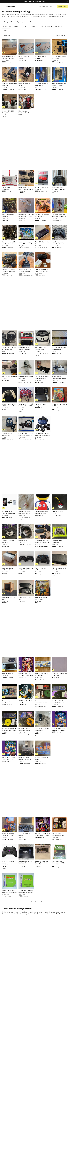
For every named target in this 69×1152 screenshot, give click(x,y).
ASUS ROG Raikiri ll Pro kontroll (8, 862)
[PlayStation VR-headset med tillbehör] (59, 47)
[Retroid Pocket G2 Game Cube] (42, 232)
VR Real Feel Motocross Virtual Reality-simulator (42, 215)
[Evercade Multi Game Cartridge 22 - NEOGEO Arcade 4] (26, 664)
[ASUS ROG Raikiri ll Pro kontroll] (9, 852)
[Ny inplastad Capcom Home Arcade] (42, 664)
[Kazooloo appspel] (9, 691)
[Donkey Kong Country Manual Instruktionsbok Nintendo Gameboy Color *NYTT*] (9, 881)
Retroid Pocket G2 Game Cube (42, 243)
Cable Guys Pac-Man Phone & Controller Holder (41, 512)
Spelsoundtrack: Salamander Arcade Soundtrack (41, 702)
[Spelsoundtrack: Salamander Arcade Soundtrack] (42, 691)
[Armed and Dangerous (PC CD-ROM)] (42, 588)
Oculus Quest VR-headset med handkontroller (7, 434)
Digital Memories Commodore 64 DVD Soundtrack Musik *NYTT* (58, 862)
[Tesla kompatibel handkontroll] (59, 531)
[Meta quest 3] (26, 531)
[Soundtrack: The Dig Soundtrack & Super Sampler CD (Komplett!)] (26, 719)
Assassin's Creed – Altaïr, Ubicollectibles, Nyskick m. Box (59, 215)
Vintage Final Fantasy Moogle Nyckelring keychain (25, 512)
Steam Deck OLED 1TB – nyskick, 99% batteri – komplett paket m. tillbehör (26, 188)
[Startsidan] (10, 6)
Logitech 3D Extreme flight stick (8, 541)
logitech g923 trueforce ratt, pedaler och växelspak (9, 348)
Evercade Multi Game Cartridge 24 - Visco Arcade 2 (8, 758)
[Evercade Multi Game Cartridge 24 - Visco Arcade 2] (9, 748)
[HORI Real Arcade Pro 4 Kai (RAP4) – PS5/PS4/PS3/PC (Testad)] (42, 74)
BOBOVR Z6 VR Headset (9, 376)
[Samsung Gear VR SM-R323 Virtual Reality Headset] (42, 260)
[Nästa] (45, 902)
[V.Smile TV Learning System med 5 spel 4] (9, 824)
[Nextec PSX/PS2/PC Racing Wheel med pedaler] (9, 101)
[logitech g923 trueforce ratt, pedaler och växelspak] (9, 338)
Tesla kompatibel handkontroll (57, 541)
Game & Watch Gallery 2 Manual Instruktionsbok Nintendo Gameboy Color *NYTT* (26, 891)
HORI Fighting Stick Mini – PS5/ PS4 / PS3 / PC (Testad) (59, 84)
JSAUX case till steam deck (25, 598)
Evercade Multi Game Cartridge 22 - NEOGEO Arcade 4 (26, 674)
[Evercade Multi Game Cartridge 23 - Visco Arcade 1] (59, 719)
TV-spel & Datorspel (11, 22)
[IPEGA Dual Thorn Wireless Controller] (26, 338)
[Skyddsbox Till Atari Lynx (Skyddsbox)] (59, 664)
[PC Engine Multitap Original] (26, 47)
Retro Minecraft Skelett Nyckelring (26, 377)
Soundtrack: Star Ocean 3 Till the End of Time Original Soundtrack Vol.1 (9, 729)
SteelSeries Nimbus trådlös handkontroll (58, 243)
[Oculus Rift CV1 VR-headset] (26, 824)
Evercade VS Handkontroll (6, 188)
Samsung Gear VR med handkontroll (25, 862)
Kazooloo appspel (7, 701)
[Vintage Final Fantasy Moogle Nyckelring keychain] (26, 502)
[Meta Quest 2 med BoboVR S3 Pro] (42, 338)
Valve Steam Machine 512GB (8, 598)
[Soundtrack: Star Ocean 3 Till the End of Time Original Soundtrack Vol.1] (9, 719)
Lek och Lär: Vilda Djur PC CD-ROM (59, 405)
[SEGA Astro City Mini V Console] (26, 691)
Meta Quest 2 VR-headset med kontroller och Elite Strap (59, 378)
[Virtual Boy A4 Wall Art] (42, 178)
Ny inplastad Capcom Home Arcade (41, 674)
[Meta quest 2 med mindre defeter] (9, 558)
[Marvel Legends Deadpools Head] (26, 101)
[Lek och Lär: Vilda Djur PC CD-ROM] (59, 394)
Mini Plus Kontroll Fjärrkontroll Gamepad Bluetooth (8, 512)
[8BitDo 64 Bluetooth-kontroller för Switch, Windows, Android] (9, 47)
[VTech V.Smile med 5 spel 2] (42, 748)
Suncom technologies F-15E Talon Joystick (26, 270)
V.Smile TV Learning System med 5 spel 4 (8, 834)
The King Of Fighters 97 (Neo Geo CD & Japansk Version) (42, 835)
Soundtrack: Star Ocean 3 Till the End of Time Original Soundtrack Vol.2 (59, 702)
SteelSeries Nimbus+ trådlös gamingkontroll (58, 188)
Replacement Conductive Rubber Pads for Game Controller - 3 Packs (26, 215)
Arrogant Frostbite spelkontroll (40, 569)
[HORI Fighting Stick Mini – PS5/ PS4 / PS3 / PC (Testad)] (59, 74)
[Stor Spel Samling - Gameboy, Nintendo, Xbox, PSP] (59, 824)
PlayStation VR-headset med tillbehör (59, 57)
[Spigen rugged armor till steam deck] (59, 558)
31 (41, 902)
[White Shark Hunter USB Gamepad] (9, 205)
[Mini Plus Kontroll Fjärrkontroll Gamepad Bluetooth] (9, 502)
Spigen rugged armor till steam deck (59, 569)
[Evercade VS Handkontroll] (9, 178)
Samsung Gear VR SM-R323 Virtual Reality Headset (42, 270)
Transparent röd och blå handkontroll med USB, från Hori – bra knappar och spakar (26, 405)
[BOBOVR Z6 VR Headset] (9, 367)
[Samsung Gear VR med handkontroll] (26, 852)
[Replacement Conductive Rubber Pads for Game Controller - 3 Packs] (26, 205)
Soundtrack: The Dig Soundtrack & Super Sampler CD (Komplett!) (26, 729)
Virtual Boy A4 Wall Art (41, 187)
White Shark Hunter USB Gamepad (9, 215)
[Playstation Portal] (42, 394)
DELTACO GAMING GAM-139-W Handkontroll (9, 405)
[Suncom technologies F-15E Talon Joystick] (26, 260)
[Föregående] (23, 902)
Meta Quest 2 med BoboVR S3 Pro (40, 348)
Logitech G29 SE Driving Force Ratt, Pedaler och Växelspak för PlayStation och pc (26, 434)
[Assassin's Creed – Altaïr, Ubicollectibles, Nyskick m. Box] (59, 205)
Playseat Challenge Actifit (24, 84)
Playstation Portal (40, 404)
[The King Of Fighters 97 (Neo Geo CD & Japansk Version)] (42, 824)
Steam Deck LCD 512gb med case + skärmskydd (42, 541)
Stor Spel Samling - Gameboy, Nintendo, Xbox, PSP (58, 835)
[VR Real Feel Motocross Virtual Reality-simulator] (42, 205)
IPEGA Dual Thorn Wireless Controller (24, 348)
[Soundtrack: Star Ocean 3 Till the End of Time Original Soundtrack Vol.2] (59, 691)
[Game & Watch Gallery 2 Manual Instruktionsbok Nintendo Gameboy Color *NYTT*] (26, 881)
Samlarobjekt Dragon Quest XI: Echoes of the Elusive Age (26, 243)
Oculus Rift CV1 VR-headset (24, 834)
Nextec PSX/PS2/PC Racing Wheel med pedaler (8, 112)
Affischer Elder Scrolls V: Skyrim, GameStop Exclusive (59, 348)
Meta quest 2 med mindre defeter (7, 569)
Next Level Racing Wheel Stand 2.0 (9, 84)
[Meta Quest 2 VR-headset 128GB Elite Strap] (26, 748)
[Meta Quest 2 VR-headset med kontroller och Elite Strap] (59, 367)
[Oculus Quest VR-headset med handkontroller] (9, 424)
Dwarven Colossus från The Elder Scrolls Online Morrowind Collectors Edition (9, 243)
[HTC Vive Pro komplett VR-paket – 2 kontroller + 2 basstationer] (42, 424)
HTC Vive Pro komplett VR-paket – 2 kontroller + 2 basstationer (42, 434)
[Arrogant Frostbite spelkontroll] (42, 558)
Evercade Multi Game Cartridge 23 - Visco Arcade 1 (58, 729)
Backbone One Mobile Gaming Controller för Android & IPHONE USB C (42, 862)
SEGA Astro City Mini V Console (25, 702)
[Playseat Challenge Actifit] (26, 74)
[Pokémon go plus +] (59, 502)
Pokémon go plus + (57, 511)
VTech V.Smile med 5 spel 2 (41, 758)
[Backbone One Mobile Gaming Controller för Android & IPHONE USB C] (42, 852)
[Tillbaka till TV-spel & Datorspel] (2, 22)
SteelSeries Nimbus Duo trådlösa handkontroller (26, 569)
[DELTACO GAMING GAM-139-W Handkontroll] (9, 394)
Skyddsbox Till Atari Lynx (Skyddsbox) (59, 674)
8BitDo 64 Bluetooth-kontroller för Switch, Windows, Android (8, 57)
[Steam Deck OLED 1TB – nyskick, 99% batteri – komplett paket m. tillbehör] (26, 178)
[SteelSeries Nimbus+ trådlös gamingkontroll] (59, 178)
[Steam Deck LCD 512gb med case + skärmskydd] (42, 531)
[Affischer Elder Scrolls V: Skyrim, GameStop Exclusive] (59, 338)
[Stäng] (67, 2)
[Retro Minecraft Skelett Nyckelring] (26, 367)
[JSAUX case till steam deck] (26, 588)
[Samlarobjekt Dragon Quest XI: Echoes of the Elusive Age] (26, 232)
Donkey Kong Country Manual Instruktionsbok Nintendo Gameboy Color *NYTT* (9, 891)
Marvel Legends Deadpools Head (24, 112)
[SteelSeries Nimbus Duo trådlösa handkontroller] (26, 558)
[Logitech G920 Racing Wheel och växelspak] (9, 260)
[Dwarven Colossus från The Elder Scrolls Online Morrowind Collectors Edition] (9, 232)
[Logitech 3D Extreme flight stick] (9, 531)
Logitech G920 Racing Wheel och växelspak (8, 270)
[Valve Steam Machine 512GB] (9, 588)
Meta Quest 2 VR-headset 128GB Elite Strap (25, 758)
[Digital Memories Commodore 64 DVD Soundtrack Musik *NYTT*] (59, 852)
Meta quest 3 (23, 540)
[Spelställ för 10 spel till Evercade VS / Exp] (42, 367)
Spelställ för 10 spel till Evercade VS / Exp (42, 377)
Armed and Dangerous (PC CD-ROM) (42, 598)
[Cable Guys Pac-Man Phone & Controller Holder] (42, 502)
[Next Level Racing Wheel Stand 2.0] (9, 74)
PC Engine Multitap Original (24, 57)
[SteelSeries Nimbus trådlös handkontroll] (59, 232)
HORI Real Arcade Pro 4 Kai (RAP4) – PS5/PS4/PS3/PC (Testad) (42, 84)
